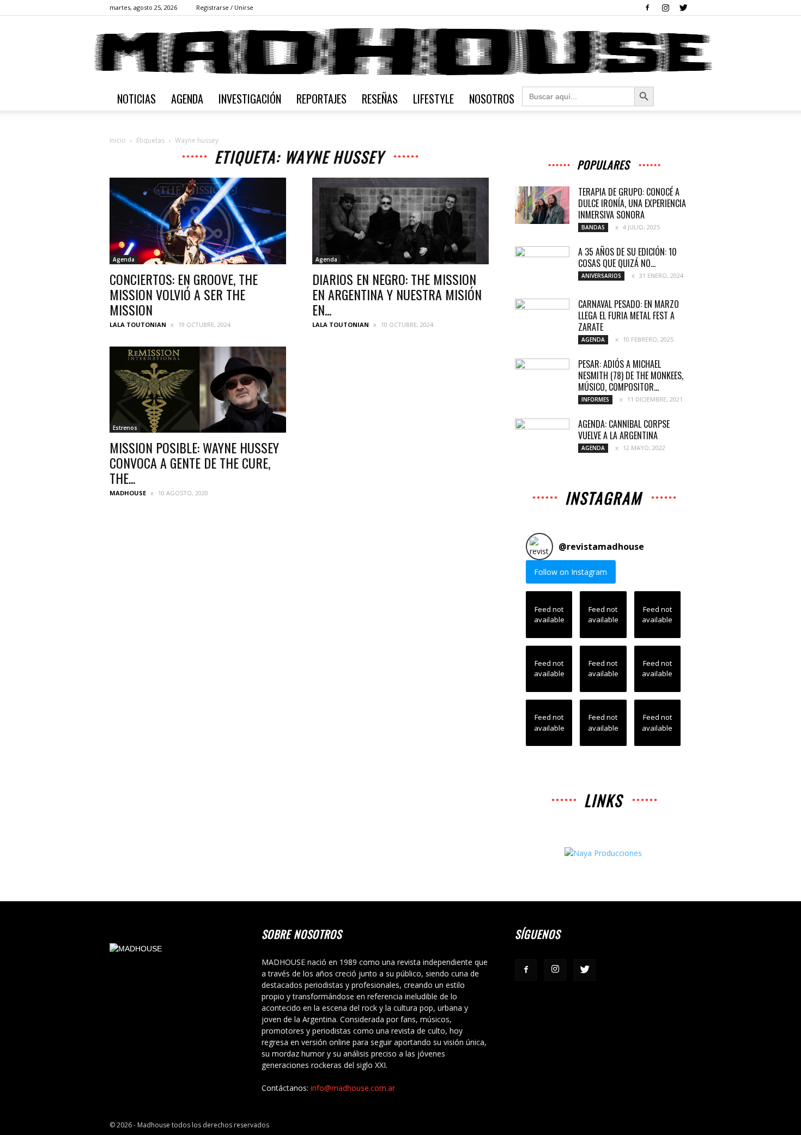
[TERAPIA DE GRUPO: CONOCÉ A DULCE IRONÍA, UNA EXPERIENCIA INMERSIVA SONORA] (542, 205)
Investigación (250, 98)
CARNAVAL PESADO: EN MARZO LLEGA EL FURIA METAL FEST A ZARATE (628, 315)
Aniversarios (601, 276)
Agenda (187, 98)
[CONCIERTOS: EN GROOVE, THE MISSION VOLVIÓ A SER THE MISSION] (198, 221)
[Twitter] (683, 7)
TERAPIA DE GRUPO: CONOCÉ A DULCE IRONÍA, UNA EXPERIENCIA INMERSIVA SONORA (632, 203)
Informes (595, 399)
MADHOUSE (128, 493)
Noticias (136, 98)
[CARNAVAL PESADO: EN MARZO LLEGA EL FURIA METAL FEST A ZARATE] (542, 318)
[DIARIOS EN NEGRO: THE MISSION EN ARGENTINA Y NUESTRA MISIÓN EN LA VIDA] (400, 221)
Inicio (118, 140)
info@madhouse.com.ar (353, 1088)
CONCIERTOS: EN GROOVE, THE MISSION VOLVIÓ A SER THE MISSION (184, 294)
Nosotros (491, 98)
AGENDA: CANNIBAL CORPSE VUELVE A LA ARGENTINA (624, 429)
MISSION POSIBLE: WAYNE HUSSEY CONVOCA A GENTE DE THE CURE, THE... (194, 463)
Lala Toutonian (138, 324)
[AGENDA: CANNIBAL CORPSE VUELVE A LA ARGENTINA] (542, 437)
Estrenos (125, 428)
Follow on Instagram (570, 572)
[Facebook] (647, 7)
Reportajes (321, 98)
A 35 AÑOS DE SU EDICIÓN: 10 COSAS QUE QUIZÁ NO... (627, 257)
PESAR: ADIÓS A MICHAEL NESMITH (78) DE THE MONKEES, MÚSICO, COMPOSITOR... (630, 375)
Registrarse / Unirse (224, 7)
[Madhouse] (400, 52)
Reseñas (380, 98)
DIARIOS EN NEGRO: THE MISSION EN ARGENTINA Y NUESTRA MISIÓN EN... (397, 294)
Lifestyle (433, 98)
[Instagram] (665, 7)
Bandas (593, 227)
